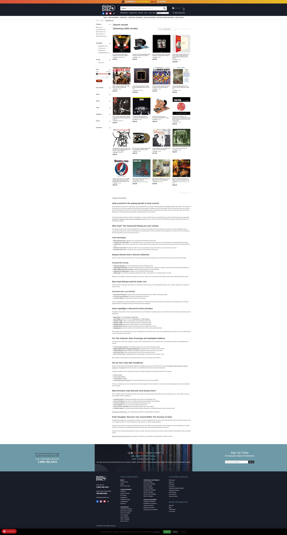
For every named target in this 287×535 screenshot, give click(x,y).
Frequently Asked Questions (176, 488)
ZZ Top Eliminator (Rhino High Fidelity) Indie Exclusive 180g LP (120, 55)
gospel (144, 219)
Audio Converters (125, 493)
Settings (175, 531)
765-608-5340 (101, 493)
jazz (124, 219)
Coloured (116, 271)
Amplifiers (123, 491)
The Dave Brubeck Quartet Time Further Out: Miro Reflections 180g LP (180, 87)
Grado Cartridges (148, 482)
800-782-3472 (179, 13)
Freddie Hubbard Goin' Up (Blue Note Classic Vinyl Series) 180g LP (161, 149)
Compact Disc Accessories (151, 509)
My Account (172, 480)
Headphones (123, 497)
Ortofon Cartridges (148, 496)
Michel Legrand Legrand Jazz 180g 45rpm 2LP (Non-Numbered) (121, 86)
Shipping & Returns (174, 490)
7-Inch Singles (117, 267)
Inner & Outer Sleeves (119, 376)
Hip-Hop (115, 322)
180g (114, 269)
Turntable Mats (117, 378)
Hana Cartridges (148, 486)
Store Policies (172, 492)
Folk (121, 320)
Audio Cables (179, 17)
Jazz (114, 319)
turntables (170, 366)
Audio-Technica (124, 521)
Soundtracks (117, 328)
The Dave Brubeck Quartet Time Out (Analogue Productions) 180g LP (161, 86)
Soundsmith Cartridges (150, 490)
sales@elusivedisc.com (102, 497)
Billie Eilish (135, 317)
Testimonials (172, 509)
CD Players (123, 495)
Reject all (183, 531)
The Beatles (127, 317)
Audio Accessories (150, 17)
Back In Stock (101, 31)
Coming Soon (133, 12)
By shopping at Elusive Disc (119, 412)
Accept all (167, 531)
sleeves (123, 367)
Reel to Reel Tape (125, 486)
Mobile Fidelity (117, 348)
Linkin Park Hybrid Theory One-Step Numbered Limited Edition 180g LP (161, 55)
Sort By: (161, 29)
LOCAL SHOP (152, 12)
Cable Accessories (148, 505)
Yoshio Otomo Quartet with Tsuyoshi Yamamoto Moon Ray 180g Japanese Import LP (121, 118)
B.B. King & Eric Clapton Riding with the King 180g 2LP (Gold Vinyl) (141, 149)
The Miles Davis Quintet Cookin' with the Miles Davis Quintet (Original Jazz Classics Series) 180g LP (122, 149)
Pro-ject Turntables (125, 513)
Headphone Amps (125, 499)
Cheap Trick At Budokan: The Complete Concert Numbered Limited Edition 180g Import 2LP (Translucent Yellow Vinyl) (181, 118)
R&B (121, 219)
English (160, 12)
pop (133, 219)
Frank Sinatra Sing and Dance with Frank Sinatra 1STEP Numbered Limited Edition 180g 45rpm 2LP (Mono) (180, 56)
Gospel (115, 326)
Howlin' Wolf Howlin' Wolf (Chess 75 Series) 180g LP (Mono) (141, 179)
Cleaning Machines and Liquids (121, 380)
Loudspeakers (124, 501)
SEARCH (124, 8)
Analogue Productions (133, 348)
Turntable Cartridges (135, 17)
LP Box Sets (116, 273)
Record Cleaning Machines (165, 17)
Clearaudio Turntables (126, 509)
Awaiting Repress (104, 52)
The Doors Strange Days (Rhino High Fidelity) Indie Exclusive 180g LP (141, 55)
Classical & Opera (118, 324)
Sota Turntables (124, 517)
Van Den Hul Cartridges (150, 494)
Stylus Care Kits (117, 375)
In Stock (101, 48)
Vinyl (101, 62)
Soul (120, 326)
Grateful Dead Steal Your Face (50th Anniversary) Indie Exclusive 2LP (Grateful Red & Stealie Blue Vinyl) (121, 180)
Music (105, 17)
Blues (119, 319)
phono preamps (178, 366)
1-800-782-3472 (47, 461)
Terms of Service (173, 496)
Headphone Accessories (150, 503)
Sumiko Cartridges (148, 492)
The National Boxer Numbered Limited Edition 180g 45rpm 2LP (140, 117)
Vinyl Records (124, 482)
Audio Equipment (113, 17)
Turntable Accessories (149, 501)
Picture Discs (125, 271)
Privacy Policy (172, 494)
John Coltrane (145, 319)
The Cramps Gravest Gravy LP (179, 148)
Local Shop (172, 511)
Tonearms (123, 503)
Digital (122, 484)
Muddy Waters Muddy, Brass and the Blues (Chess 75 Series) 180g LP (161, 179)
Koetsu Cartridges (148, 488)
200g (119, 269)
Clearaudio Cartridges (149, 484)
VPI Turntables (124, 515)
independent (138, 219)
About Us (171, 505)
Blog (170, 507)
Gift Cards (171, 484)
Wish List (171, 482)
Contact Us (172, 486)
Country (115, 320)
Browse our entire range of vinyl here (122, 436)
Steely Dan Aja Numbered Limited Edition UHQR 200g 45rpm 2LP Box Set (141, 87)
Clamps (125, 378)
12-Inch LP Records (119, 265)
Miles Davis (136, 319)
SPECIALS (140, 12)
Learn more (156, 532)
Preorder (101, 50)
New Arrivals (124, 12)
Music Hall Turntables (126, 511)
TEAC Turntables (125, 519)
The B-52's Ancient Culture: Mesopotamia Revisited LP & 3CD (160, 117)
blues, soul (129, 219)
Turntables (123, 17)
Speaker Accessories (149, 507)
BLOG (145, 12)
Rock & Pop (116, 317)
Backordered (103, 46)
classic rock (115, 219)
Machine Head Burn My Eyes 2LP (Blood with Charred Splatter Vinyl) (180, 179)
